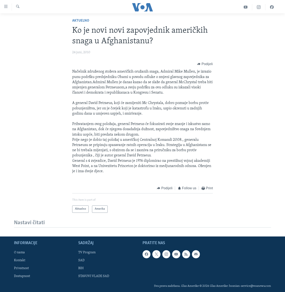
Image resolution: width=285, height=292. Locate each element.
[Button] (205, 64)
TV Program (87, 252)
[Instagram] (258, 7)
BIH (81, 268)
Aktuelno (80, 21)
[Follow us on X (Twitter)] (156, 254)
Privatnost (21, 268)
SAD (81, 260)
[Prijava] (196, 254)
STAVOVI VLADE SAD (93, 276)
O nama (19, 252)
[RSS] (186, 254)
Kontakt (19, 260)
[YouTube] (245, 7)
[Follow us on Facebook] (146, 254)
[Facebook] (271, 7)
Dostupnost (22, 276)
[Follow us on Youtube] (176, 254)
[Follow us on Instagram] (166, 254)
